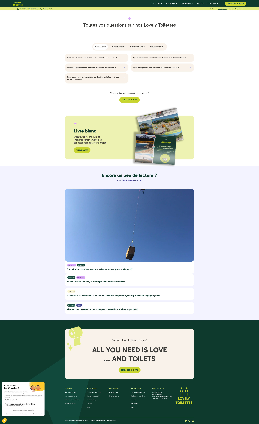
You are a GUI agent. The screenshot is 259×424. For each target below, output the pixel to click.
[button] (156, 3)
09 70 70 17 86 (157, 392)
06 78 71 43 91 (47, 8)
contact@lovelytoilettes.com (28, 8)
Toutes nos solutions (94, 392)
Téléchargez (82, 150)
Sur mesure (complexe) (72, 400)
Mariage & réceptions (138, 396)
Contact (89, 403)
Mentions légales (111, 420)
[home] (18, 4)
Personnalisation (70, 403)
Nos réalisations (70, 392)
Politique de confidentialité (98, 420)
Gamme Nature (114, 396)
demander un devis (235, 4)
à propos (200, 4)
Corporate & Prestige (138, 392)
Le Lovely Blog (91, 400)
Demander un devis (93, 396)
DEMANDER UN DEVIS (129, 370)
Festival (133, 400)
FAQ (88, 407)
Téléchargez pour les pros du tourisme (226, 9)
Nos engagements (71, 396)
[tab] (100, 47)
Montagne (134, 403)
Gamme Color (113, 392)
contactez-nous (129, 100)
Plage (132, 407)
